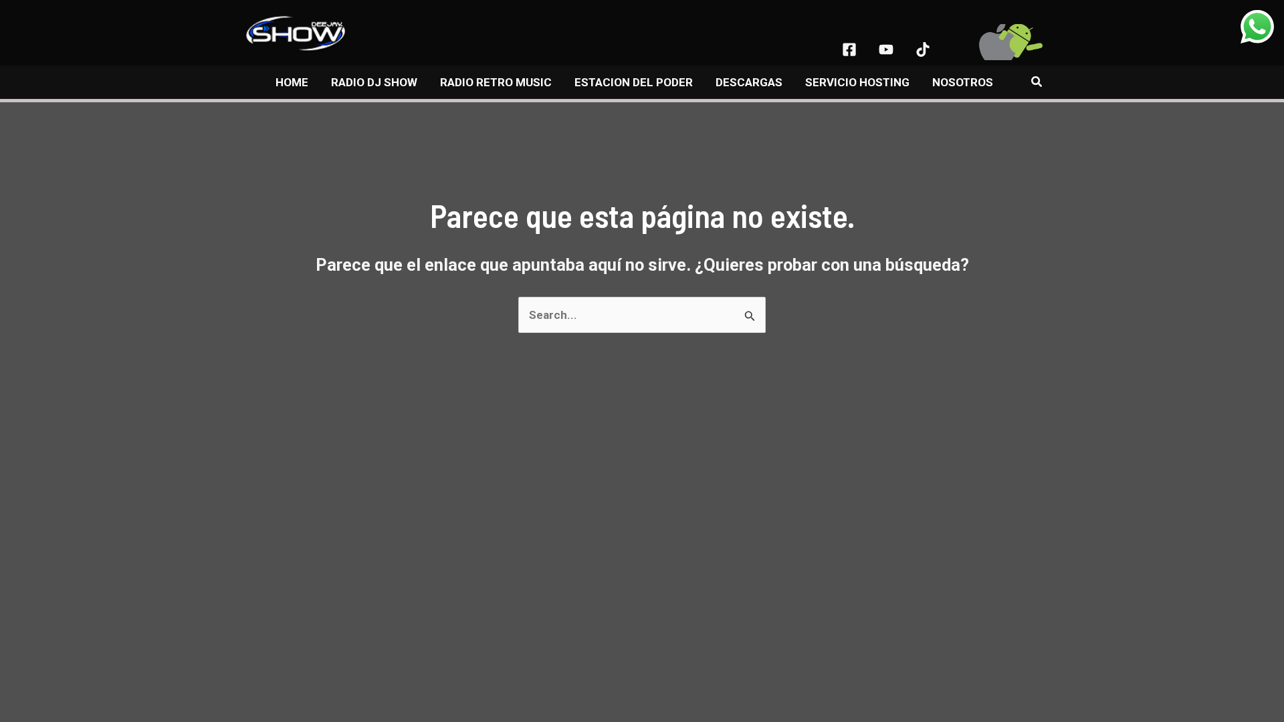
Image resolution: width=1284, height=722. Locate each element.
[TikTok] (923, 49)
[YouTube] (886, 49)
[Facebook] (849, 49)
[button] (1037, 82)
